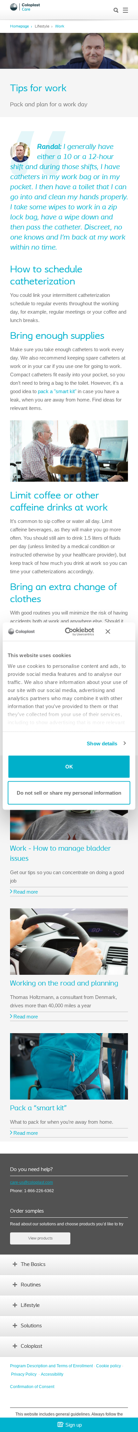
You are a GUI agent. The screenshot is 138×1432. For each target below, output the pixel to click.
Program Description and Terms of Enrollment (51, 1366)
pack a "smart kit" (57, 391)
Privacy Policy (24, 1374)
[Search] (117, 10)
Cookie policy (108, 1366)
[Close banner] (118, 631)
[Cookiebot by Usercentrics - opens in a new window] (69, 631)
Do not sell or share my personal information (69, 792)
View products (40, 1238)
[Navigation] (125, 10)
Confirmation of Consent (32, 1386)
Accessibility (52, 1374)
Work (59, 26)
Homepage (19, 26)
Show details (102, 743)
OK (69, 767)
